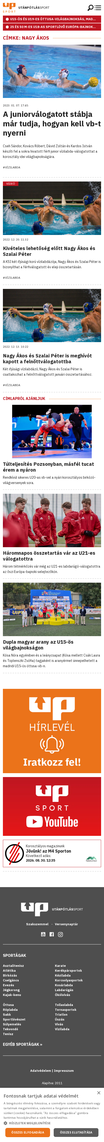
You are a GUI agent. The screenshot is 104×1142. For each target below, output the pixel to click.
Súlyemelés (12, 1024)
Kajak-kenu (12, 995)
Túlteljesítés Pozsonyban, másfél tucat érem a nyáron (48, 467)
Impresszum (64, 1071)
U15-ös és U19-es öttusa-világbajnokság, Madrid (54, 19)
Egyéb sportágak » (22, 1044)
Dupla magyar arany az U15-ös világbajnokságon (38, 645)
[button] (52, 1123)
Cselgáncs (11, 980)
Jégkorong (11, 990)
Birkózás (10, 975)
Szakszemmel (37, 924)
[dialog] (52, 1115)
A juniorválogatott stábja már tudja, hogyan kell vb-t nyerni (52, 123)
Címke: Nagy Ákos (26, 38)
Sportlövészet (14, 1019)
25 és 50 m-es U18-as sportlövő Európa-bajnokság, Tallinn (55, 27)
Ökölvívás (62, 995)
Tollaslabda (64, 1005)
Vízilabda (62, 1029)
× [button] (98, 1093)
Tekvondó (10, 1029)
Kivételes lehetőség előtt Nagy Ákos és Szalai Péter (49, 251)
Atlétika (9, 971)
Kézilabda (63, 975)
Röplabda (10, 1010)
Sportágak (14, 955)
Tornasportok (65, 1010)
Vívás (59, 1024)
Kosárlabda (64, 985)
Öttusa (8, 1005)
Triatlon (61, 1014)
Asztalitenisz (13, 966)
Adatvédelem (41, 1071)
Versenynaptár (66, 924)
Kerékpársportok (68, 971)
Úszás (59, 1019)
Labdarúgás (64, 990)
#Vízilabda (11, 167)
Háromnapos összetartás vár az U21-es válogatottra (49, 556)
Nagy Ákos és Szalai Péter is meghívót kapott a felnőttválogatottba (47, 358)
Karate (60, 966)
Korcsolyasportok (69, 980)
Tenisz (8, 1034)
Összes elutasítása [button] (76, 1132)
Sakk (7, 1014)
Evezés (8, 985)
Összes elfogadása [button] (27, 1132)
